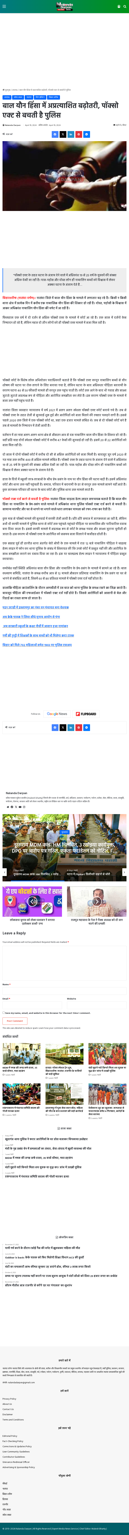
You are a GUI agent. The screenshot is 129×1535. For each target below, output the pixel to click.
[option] (64, 847)
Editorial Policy (10, 1436)
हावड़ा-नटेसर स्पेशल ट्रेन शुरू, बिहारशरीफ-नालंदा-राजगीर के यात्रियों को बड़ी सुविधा (64, 1071)
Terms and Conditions (13, 1420)
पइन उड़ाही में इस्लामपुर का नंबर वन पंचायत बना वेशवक (36, 607)
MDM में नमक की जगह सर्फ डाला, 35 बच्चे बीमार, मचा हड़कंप (20, 1069)
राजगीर (5, 1504)
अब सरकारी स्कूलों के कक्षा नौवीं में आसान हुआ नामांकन (35, 626)
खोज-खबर (18, 97)
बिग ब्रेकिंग (40, 97)
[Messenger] (86, 134)
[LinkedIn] (71, 134)
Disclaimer (8, 1414)
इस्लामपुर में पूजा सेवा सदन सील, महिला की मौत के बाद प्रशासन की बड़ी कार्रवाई (64, 1109)
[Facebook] (55, 134)
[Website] (8, 807)
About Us (7, 1404)
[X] (63, 134)
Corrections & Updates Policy (17, 1446)
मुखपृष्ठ (7, 90)
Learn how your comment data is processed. (59, 1028)
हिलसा (5, 1499)
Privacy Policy (9, 1399)
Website (71, 999)
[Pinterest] (78, 134)
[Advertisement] (64, 24)
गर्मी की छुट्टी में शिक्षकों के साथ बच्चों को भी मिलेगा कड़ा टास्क (38, 635)
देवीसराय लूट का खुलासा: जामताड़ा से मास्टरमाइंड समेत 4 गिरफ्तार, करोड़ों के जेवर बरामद (106, 1111)
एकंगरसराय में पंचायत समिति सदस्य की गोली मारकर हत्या (21, 1109)
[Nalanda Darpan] (64, 6)
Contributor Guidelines (14, 1457)
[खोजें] (124, 8)
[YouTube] (20, 807)
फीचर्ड (5, 1484)
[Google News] (57, 714)
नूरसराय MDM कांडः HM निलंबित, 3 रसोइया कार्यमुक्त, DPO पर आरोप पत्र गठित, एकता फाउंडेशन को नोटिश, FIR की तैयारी (64, 851)
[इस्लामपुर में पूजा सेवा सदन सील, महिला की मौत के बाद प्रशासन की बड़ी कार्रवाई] (64, 1094)
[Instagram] (24, 807)
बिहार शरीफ (53, 97)
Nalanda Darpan (12, 125)
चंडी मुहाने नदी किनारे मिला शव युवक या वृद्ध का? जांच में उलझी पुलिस (107, 1069)
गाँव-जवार (7, 1510)
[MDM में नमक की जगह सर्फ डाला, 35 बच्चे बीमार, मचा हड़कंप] (21, 1053)
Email (6, 999)
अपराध (14, 90)
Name (7, 984)
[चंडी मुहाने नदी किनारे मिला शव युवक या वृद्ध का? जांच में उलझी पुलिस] (107, 1053)
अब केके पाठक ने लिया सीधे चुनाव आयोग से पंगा (31, 617)
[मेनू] (4, 8)
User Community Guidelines (16, 1452)
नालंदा (29, 97)
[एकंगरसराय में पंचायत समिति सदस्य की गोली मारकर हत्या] (21, 1094)
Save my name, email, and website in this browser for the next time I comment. (48, 1013)
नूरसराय (64, 832)
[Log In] (119, 8)
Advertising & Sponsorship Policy (19, 1467)
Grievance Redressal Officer (16, 1462)
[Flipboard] (86, 714)
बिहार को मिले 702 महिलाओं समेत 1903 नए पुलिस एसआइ (37, 645)
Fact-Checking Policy (13, 1441)
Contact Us (8, 1409)
